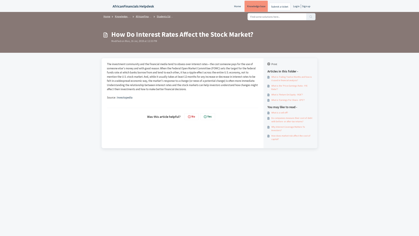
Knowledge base (256, 6)
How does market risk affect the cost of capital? (290, 137)
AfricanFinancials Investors (151, 16)
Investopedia (124, 97)
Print (274, 64)
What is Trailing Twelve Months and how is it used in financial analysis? (291, 78)
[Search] (311, 16)
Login (296, 6)
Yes (209, 116)
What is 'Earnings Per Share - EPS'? (288, 99)
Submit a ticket (279, 6)
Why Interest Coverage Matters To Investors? (288, 128)
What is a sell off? (279, 112)
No (193, 116)
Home (237, 6)
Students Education (168, 16)
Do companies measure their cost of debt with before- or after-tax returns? (291, 120)
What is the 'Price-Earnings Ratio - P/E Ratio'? (289, 87)
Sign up (306, 6)
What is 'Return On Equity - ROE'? (287, 94)
